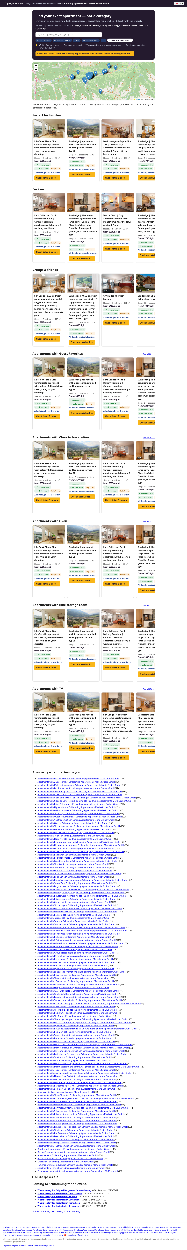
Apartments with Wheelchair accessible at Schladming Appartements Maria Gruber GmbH (81, 943)
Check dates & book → (47, 177)
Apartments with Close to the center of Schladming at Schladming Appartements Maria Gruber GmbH (87, 797)
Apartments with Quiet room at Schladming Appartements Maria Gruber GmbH (76, 968)
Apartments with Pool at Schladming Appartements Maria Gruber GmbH (72, 965)
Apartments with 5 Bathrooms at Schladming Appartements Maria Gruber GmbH (77, 1117)
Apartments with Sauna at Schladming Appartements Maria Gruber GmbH (73, 921)
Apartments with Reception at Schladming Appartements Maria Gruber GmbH (75, 959)
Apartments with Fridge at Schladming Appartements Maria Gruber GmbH (73, 987)
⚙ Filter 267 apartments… (120, 40)
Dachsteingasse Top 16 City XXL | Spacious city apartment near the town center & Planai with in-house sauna (117, 148)
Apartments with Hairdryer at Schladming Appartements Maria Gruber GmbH (75, 839)
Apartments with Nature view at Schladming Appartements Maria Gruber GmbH (76, 1041)
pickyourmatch (15, 3)
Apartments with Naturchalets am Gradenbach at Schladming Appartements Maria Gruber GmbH (85, 1044)
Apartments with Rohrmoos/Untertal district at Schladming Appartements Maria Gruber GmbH (83, 1107)
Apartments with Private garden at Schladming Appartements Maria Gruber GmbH (77, 1123)
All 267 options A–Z (46, 1177)
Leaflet (137, 99)
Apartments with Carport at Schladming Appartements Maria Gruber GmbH (74, 902)
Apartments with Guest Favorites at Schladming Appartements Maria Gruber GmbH (78, 861)
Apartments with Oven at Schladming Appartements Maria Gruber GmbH (73, 823)
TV (103, 40)
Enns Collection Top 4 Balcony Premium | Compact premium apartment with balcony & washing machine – (47, 222)
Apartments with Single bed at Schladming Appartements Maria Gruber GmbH (75, 1130)
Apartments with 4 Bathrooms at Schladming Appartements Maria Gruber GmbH (77, 1145)
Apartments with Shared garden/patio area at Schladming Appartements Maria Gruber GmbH (83, 1019)
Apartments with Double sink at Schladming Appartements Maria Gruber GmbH (76, 788)
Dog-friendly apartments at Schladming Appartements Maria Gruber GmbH (74, 1149)
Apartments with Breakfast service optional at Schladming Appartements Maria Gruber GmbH (83, 880)
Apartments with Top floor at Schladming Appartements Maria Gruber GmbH (75, 1057)
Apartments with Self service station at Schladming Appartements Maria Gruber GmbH (79, 933)
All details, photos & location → (48, 172)
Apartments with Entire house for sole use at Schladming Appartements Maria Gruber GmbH (82, 1054)
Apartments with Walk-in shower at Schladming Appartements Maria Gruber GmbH (78, 810)
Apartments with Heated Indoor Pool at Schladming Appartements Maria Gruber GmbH (80, 908)
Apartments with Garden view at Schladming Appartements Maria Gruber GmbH (76, 962)
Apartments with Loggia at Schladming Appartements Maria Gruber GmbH (74, 876)
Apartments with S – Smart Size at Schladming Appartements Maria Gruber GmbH (77, 1088)
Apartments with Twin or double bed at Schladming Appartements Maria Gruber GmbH (80, 1000)
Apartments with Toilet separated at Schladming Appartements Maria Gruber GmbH (78, 813)
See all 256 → (149, 689)
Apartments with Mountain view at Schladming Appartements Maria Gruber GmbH (77, 911)
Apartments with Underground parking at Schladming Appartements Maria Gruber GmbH (81, 892)
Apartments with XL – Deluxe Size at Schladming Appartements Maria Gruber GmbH (78, 1009)
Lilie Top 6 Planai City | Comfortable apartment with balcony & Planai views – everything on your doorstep (48, 148)
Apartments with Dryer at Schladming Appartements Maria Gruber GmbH (73, 956)
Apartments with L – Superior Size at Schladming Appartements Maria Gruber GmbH (78, 857)
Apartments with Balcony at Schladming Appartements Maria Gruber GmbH (74, 854)
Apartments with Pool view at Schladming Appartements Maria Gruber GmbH (75, 1031)
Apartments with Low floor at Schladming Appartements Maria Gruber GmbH (75, 870)
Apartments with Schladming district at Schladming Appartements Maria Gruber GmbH (80, 791)
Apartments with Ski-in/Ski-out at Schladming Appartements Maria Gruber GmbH (77, 1095)
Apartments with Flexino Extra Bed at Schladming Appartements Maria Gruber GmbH (79, 1076)
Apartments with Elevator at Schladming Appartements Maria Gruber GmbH (74, 829)
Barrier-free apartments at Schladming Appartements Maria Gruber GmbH (74, 1152)
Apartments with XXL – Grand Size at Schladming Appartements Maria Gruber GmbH (78, 990)
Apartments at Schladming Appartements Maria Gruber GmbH (68, 1155)
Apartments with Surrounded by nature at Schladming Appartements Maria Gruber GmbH (81, 1050)
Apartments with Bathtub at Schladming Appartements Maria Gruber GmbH (74, 937)
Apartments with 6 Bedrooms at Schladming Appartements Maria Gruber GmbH (76, 975)
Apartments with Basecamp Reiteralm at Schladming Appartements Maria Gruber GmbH (80, 1085)
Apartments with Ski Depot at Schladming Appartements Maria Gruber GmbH (75, 1016)
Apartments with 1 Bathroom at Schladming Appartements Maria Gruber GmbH (76, 819)
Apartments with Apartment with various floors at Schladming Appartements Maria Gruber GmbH (85, 1073)
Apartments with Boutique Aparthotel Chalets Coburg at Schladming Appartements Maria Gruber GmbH (88, 1028)
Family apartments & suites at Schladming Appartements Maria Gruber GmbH (75, 1164)
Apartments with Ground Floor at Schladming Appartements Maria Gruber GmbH (77, 952)
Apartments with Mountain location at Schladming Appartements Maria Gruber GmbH (79, 1104)
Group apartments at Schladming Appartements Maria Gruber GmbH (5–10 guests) (78, 1171)
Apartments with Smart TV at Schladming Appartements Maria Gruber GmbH (75, 883)
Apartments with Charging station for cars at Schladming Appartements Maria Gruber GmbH (82, 930)
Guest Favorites (43, 40)
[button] (85, 81)
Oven (77, 40)
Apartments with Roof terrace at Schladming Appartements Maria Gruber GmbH (76, 1133)
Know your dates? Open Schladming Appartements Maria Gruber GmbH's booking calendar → (85, 53)
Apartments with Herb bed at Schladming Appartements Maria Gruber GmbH (75, 949)
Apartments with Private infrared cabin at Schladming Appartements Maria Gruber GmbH (81, 1114)
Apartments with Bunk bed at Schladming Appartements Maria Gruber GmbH (75, 1038)
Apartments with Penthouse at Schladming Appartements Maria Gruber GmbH (76, 1139)
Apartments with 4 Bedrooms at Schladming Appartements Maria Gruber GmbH (76, 1070)
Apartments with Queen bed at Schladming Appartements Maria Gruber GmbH (76, 1025)
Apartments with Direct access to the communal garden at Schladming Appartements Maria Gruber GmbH (89, 1066)
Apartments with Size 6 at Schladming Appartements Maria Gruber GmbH (73, 867)
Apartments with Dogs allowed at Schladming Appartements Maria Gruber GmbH (77, 886)
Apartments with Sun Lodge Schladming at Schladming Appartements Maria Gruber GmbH (81, 927)
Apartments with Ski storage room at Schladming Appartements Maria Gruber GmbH (79, 826)
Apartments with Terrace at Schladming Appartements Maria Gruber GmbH (74, 918)
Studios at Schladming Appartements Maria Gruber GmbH (66, 1092)
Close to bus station (62, 40)
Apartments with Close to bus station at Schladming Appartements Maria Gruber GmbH (80, 794)
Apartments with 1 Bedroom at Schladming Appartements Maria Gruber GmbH (76, 981)
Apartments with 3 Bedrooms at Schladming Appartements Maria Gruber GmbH (76, 1006)
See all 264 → (149, 354)
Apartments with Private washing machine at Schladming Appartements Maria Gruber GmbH (82, 895)
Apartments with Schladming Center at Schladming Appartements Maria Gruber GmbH (79, 1082)
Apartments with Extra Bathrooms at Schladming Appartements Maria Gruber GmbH (78, 804)
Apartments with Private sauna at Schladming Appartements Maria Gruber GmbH (77, 899)
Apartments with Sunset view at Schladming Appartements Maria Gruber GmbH (76, 1035)
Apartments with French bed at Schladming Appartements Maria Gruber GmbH (76, 1136)
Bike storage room (90, 40)
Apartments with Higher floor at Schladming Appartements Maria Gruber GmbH (76, 807)
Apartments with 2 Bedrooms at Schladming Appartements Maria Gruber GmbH (76, 781)
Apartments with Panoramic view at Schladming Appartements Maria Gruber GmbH (78, 946)
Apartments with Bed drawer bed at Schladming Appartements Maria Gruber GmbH (78, 1012)
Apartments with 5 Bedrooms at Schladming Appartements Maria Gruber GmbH (76, 1111)
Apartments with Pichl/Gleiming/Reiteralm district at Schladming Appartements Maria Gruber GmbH (86, 1098)
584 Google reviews (50, 45)
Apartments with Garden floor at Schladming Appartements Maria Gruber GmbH (77, 1079)
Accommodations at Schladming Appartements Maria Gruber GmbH (70, 1158)
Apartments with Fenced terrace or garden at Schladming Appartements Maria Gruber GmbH (83, 1126)
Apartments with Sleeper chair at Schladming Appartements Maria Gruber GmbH (77, 1142)
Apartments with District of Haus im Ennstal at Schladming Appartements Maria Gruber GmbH (83, 1047)
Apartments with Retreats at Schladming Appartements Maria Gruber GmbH (74, 914)
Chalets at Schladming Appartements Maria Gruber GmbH (66, 1161)
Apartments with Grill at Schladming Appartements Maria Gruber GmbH (72, 1060)
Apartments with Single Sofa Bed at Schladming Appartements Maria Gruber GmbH (78, 994)
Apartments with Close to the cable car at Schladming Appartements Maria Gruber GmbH (81, 851)
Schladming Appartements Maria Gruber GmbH (85, 3)
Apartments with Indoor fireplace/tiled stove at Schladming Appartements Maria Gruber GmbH (83, 889)
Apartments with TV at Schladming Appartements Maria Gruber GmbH (72, 835)
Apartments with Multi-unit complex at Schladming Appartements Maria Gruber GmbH (79, 785)
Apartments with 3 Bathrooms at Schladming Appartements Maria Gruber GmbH (77, 1120)
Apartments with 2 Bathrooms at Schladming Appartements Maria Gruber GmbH (77, 940)
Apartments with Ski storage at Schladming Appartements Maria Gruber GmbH (76, 905)
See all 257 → (149, 437)
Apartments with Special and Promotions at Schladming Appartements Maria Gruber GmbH (82, 971)
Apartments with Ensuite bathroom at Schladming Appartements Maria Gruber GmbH (79, 997)
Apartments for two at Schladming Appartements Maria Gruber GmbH (72, 1168)
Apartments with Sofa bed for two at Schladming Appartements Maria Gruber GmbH (78, 778)
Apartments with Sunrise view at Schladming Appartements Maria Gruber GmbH (76, 924)
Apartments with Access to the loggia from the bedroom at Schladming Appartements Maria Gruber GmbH (89, 1003)
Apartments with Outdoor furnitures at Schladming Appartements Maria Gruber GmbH (80, 816)
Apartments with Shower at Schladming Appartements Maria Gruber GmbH (74, 978)
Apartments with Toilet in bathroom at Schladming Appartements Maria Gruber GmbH (79, 873)
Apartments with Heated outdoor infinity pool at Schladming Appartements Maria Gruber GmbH (84, 1022)
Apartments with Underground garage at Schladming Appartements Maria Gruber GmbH (81, 845)
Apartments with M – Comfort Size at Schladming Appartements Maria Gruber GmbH (79, 984)
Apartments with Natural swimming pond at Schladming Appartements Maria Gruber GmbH (82, 1063)
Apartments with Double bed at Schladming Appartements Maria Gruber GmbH (76, 848)
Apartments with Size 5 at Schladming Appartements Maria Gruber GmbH (73, 864)
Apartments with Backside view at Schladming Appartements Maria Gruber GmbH (77, 1101)
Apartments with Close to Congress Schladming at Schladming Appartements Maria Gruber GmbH (85, 800)
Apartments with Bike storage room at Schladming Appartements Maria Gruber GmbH (79, 842)
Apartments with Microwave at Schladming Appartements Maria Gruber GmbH (76, 832)
